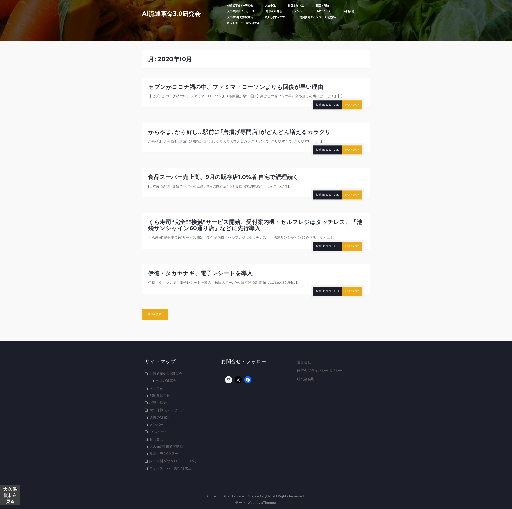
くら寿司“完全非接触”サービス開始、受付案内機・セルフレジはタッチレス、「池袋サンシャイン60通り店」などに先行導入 (255, 224)
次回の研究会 (165, 381)
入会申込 (270, 5)
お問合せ (348, 11)
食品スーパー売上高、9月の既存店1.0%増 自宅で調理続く (223, 176)
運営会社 (304, 362)
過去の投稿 (155, 314)
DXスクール (324, 11)
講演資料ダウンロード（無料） (318, 17)
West (252, 503)
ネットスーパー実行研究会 (243, 23)
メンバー (299, 11)
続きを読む (352, 104)
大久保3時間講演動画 (240, 17)
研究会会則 (306, 379)
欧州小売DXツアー (276, 17)
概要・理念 (323, 5)
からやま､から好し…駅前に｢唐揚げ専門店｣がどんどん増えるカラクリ (239, 131)
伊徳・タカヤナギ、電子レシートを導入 (200, 273)
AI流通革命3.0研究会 (171, 14)
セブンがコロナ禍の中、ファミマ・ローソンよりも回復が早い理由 (235, 86)
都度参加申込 (296, 5)
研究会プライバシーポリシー (320, 371)
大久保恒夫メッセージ (240, 11)
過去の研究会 (274, 11)
